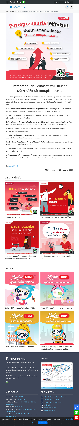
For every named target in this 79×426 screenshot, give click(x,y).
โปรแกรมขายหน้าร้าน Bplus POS (53, 402)
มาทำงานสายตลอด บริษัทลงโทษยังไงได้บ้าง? (55, 217)
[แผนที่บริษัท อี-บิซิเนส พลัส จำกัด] (57, 375)
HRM (18, 11)
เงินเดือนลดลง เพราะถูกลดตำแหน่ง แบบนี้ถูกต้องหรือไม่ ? (56, 257)
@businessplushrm (50, 408)
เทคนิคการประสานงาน (12, 217)
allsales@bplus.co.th (50, 411)
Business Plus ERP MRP (51, 400)
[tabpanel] (39, 46)
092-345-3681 (19, 397)
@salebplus (47, 405)
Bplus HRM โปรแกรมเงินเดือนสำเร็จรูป (54, 397)
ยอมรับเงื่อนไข (42, 423)
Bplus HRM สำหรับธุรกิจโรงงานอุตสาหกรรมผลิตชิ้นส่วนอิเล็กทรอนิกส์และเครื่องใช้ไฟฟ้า (56, 348)
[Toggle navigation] (8, 7)
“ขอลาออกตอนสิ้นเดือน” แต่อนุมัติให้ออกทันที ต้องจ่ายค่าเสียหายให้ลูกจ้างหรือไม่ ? (20, 257)
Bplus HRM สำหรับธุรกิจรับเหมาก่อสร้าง (19, 346)
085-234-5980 (21, 400)
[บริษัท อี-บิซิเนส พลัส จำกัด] (7, 382)
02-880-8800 (18, 407)
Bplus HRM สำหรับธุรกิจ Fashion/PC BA (20, 308)
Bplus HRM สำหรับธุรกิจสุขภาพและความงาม (56, 308)
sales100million (14, 166)
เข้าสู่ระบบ (69, 2)
